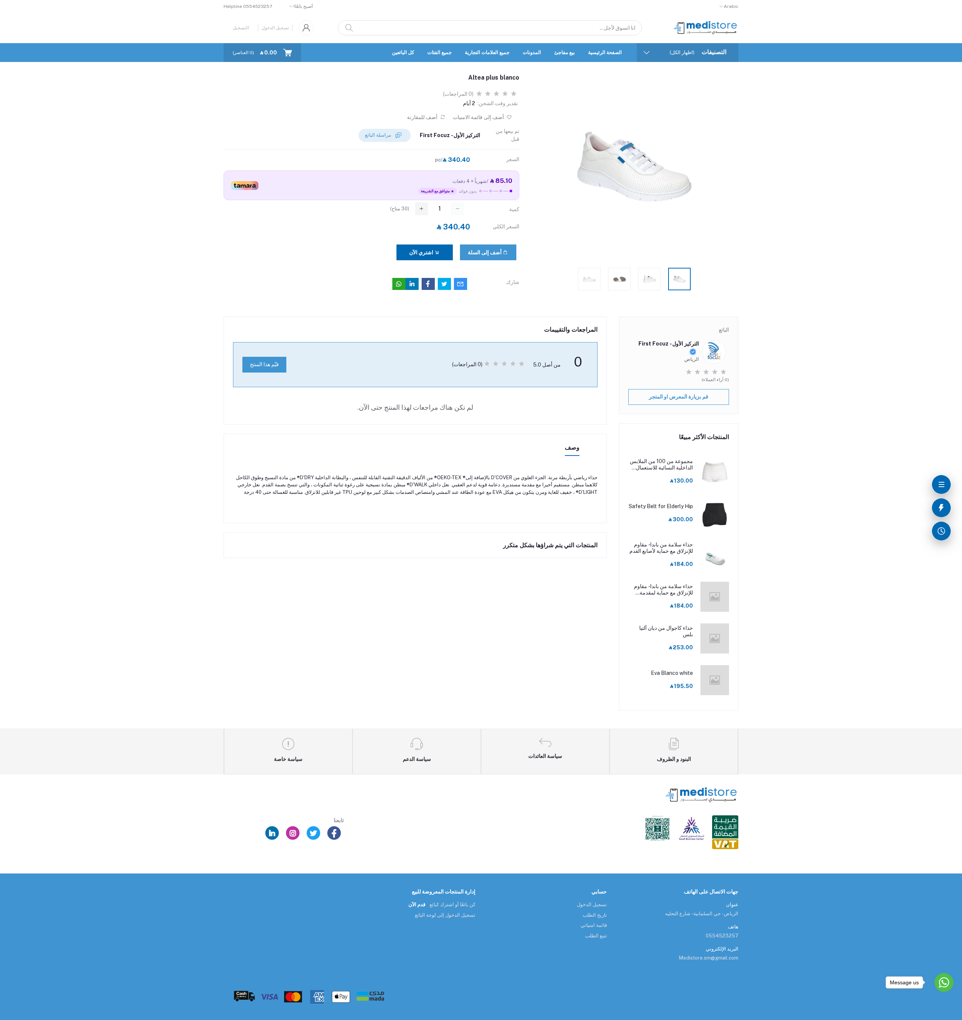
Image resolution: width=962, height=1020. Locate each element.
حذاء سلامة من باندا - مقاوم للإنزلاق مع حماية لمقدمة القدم (663, 589)
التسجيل (241, 27)
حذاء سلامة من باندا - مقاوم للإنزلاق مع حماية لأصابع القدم (661, 548)
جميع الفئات (439, 52)
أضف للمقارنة (423, 117)
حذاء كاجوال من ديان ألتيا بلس (666, 631)
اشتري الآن (421, 252)
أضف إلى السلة (485, 252)
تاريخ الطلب (594, 915)
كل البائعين (403, 52)
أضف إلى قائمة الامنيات (479, 117)
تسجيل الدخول (275, 27)
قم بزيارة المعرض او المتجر (678, 397)
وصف (572, 447)
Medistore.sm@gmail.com (708, 958)
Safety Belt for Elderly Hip (661, 506)
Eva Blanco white (672, 673)
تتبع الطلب (596, 936)
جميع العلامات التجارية (487, 52)
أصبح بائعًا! (303, 6)
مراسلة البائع (378, 135)
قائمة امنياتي (594, 925)
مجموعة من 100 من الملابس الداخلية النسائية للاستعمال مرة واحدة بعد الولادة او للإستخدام (661, 464)
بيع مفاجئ (564, 52)
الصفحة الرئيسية (605, 52)
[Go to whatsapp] (944, 982)
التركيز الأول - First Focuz (450, 135)
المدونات (532, 52)
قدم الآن (416, 904)
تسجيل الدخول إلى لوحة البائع (445, 915)
